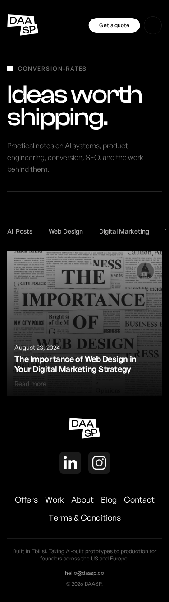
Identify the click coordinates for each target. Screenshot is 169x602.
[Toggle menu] (153, 25)
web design (66, 231)
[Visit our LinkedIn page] (70, 464)
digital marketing (124, 231)
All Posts (19, 231)
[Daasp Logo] (23, 25)
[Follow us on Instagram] (99, 464)
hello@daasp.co (84, 572)
